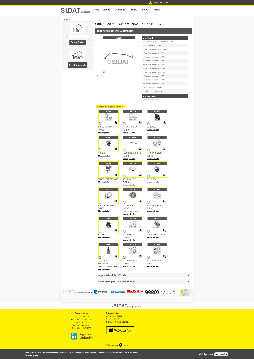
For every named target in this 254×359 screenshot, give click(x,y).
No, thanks (221, 354)
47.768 (157, 137)
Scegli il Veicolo (77, 65)
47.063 (108, 137)
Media (157, 9)
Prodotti (134, 9)
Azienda (106, 9)
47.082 (157, 111)
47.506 (133, 189)
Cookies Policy (112, 319)
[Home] (75, 11)
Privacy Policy (112, 313)
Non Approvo (32, 355)
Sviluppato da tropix (117, 345)
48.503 (108, 244)
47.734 (157, 244)
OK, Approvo (206, 354)
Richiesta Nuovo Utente (117, 322)
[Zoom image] (115, 123)
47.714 (133, 163)
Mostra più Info (104, 132)
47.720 (133, 111)
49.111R (157, 218)
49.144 (108, 163)
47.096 (157, 163)
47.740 (108, 111)
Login (155, 2)
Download (120, 9)
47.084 (108, 218)
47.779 (157, 189)
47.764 (133, 244)
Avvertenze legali (114, 316)
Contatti (145, 9)
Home (96, 9)
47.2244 (132, 137)
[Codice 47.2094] (118, 70)
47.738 (133, 218)
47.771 (108, 189)
